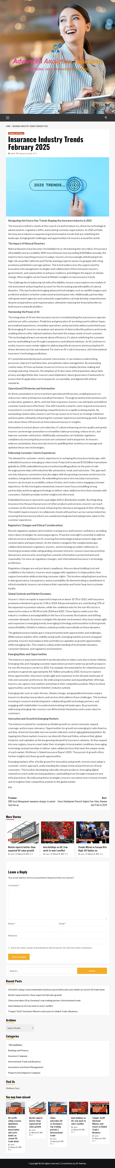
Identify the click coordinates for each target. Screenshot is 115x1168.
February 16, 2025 (25, 153)
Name (12, 923)
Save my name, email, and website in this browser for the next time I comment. (51, 947)
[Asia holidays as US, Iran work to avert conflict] (57, 832)
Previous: (31, 801)
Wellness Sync (13, 1088)
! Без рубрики (15, 1045)
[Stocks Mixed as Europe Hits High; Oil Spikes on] (92, 832)
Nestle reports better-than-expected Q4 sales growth (22, 848)
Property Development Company (24, 1072)
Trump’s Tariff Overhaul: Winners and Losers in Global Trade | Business (43, 1011)
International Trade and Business (24, 1061)
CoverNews (66, 1163)
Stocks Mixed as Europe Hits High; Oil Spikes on (92, 848)
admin (13, 153)
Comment (14, 885)
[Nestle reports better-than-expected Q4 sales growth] (22, 832)
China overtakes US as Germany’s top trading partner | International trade (44, 1000)
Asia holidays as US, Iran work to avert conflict (55, 848)
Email (62, 923)
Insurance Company (17, 1056)
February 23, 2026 (93, 854)
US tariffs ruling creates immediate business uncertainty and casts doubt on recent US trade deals (56, 989)
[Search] (106, 117)
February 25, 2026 (23, 854)
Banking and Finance (16, 133)
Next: (82, 801)
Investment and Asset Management (25, 1067)
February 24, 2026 (58, 854)
